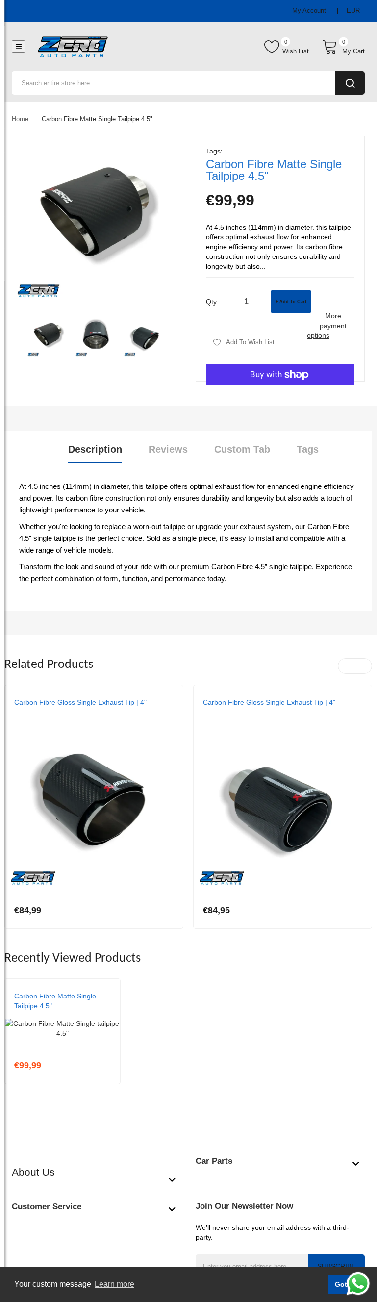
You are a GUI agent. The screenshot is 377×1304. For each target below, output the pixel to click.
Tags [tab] (308, 449)
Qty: (212, 302)
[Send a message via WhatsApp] (358, 1283)
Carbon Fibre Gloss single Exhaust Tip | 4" (80, 702)
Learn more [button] (114, 1284)
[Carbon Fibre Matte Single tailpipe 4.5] (48, 336)
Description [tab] (95, 449)
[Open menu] (18, 46)
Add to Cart (292, 301)
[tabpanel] (188, 533)
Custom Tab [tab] (242, 449)
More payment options (327, 325)
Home (20, 119)
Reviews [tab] (168, 449)
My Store (29, 712)
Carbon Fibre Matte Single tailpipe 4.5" (55, 1001)
